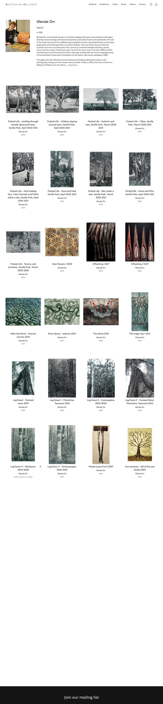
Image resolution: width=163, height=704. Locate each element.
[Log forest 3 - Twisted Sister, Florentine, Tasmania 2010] (140, 378)
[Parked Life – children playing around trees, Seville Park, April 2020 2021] (62, 99)
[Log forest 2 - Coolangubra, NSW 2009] (101, 378)
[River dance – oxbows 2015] (62, 311)
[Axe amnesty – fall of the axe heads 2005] (140, 444)
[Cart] (156, 4)
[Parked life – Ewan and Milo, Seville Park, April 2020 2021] (140, 169)
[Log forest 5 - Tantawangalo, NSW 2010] (62, 444)
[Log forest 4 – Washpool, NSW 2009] (23, 444)
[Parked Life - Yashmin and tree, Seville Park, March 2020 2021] (101, 99)
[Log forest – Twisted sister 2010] (23, 378)
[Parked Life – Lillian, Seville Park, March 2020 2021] (140, 99)
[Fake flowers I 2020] (62, 242)
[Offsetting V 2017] (140, 242)
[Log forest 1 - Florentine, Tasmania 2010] (62, 378)
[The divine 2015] (101, 311)
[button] (92, 4)
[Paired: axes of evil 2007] (101, 444)
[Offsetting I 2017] (101, 242)
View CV (40, 28)
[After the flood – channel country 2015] (23, 311)
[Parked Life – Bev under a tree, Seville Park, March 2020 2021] (101, 169)
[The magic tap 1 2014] (140, 311)
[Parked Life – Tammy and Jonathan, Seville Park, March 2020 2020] (23, 242)
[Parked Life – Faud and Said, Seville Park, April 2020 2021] (62, 169)
